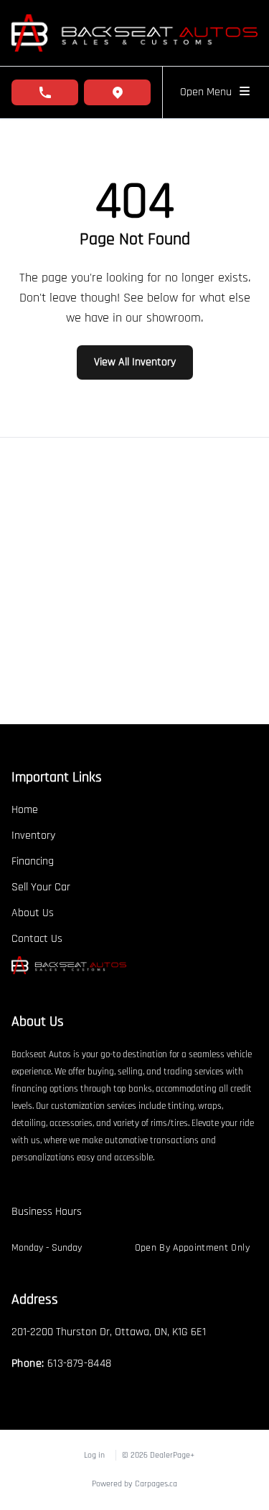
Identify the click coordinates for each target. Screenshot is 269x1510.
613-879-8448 (79, 1363)
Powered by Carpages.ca (134, 1483)
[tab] (46, 1219)
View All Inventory (135, 362)
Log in (94, 1455)
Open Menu (208, 92)
